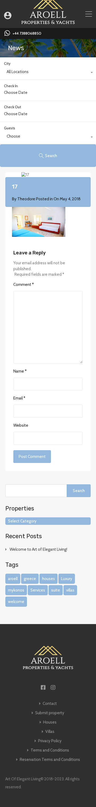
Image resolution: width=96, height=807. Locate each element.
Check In (11, 86)
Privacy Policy (50, 741)
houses (48, 578)
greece (30, 578)
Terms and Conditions (50, 750)
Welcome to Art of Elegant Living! (38, 549)
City (7, 63)
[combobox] (48, 73)
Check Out (12, 107)
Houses (50, 722)
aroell (13, 578)
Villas (49, 732)
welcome (16, 601)
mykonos (16, 590)
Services (37, 590)
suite (55, 590)
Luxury (66, 578)
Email (19, 398)
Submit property (49, 713)
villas (70, 590)
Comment (23, 284)
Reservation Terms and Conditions (50, 760)
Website (20, 425)
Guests (9, 128)
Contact (50, 704)
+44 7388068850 (27, 33)
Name (20, 371)
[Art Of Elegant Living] (48, 21)
